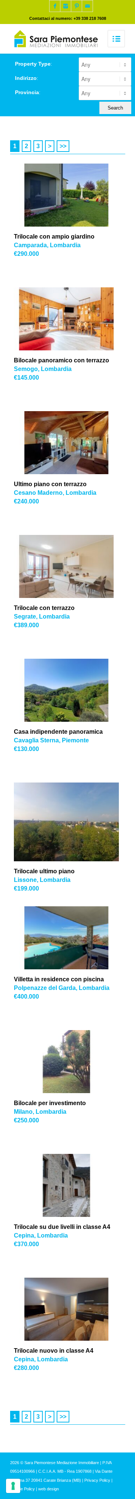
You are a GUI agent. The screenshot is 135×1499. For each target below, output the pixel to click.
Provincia (27, 92)
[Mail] (87, 6)
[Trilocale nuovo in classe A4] (70, 1309)
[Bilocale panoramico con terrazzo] (70, 318)
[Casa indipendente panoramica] (70, 690)
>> (63, 146)
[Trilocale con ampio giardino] (70, 195)
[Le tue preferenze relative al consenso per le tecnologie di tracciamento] (13, 1486)
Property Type (33, 64)
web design (48, 1489)
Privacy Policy (97, 1480)
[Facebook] (55, 6)
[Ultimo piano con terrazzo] (70, 442)
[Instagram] (65, 6)
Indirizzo (26, 78)
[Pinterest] (76, 6)
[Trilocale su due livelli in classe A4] (70, 1185)
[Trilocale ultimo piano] (70, 822)
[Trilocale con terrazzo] (70, 566)
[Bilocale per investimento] (70, 1061)
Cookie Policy (22, 1489)
